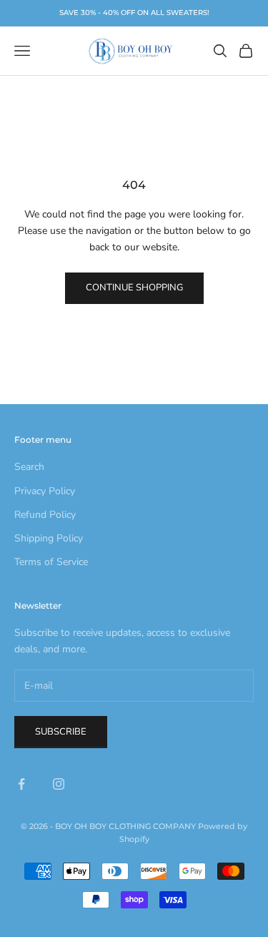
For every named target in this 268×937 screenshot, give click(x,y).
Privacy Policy (44, 491)
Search (29, 467)
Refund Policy (45, 514)
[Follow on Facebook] (21, 784)
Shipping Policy (48, 538)
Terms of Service (51, 562)
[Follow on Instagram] (58, 784)
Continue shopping (134, 287)
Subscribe (60, 731)
